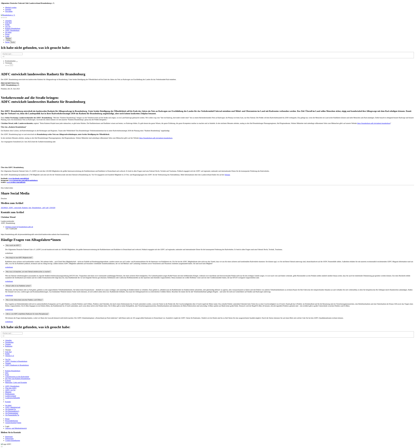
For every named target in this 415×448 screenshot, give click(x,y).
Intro (6, 373)
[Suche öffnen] (4, 17)
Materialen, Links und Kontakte (16, 382)
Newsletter (9, 11)
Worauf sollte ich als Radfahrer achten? (18, 286)
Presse (7, 34)
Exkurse (8, 380)
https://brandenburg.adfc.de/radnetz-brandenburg (373, 123)
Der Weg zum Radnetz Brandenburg (17, 379)
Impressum (9, 437)
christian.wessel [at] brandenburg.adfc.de (19, 227)
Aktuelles (8, 21)
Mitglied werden (10, 7)
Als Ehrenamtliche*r (12, 411)
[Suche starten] (3, 56)
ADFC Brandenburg (12, 30)
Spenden (8, 9)
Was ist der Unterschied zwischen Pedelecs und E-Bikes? (24, 300)
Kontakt (8, 402)
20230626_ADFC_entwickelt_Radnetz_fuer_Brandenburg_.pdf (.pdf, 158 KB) (28, 208)
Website (227, 175)
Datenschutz (9, 438)
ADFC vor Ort (10, 390)
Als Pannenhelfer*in (12, 415)
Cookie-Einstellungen (12, 440)
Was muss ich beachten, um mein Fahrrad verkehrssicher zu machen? (28, 271)
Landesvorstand (10, 396)
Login (7, 36)
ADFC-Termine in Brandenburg (16, 361)
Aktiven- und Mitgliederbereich (16, 428)
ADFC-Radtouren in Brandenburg (17, 365)
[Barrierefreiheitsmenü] (2, 17)
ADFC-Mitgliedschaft (12, 407)
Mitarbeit (8, 392)
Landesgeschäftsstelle (12, 398)
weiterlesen (9, 267)
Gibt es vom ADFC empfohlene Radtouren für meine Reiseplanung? (27, 314)
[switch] (17, 61)
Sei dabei (8, 32)
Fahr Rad (8, 23)
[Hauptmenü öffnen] (6, 17)
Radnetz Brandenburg (12, 28)
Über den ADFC (11, 388)
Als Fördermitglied (11, 413)
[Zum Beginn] (2, 446)
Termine (8, 344)
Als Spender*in (10, 409)
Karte (7, 375)
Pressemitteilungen (11, 421)
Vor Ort (7, 26)
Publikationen (10, 394)
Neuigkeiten (9, 342)
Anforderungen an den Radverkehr (17, 377)
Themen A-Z (9, 356)
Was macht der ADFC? (13, 245)
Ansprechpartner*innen (13, 423)
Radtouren (8, 346)
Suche (7, 42)
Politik (7, 24)
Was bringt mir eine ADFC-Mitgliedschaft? (19, 257)
